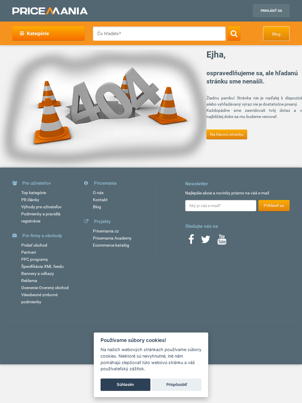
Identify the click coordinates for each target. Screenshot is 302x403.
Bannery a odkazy (37, 273)
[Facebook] (191, 241)
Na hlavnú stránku (227, 134)
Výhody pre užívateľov (41, 206)
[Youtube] (221, 241)
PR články (30, 199)
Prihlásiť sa (271, 11)
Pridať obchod (34, 245)
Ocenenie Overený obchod (45, 287)
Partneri (28, 252)
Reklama (29, 280)
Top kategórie (33, 192)
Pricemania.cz (106, 231)
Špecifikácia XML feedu (42, 266)
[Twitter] (206, 241)
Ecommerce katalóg (111, 245)
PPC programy (34, 259)
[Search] (234, 33)
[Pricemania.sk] (50, 11)
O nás (98, 192)
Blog (276, 34)
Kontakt (100, 199)
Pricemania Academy (112, 238)
